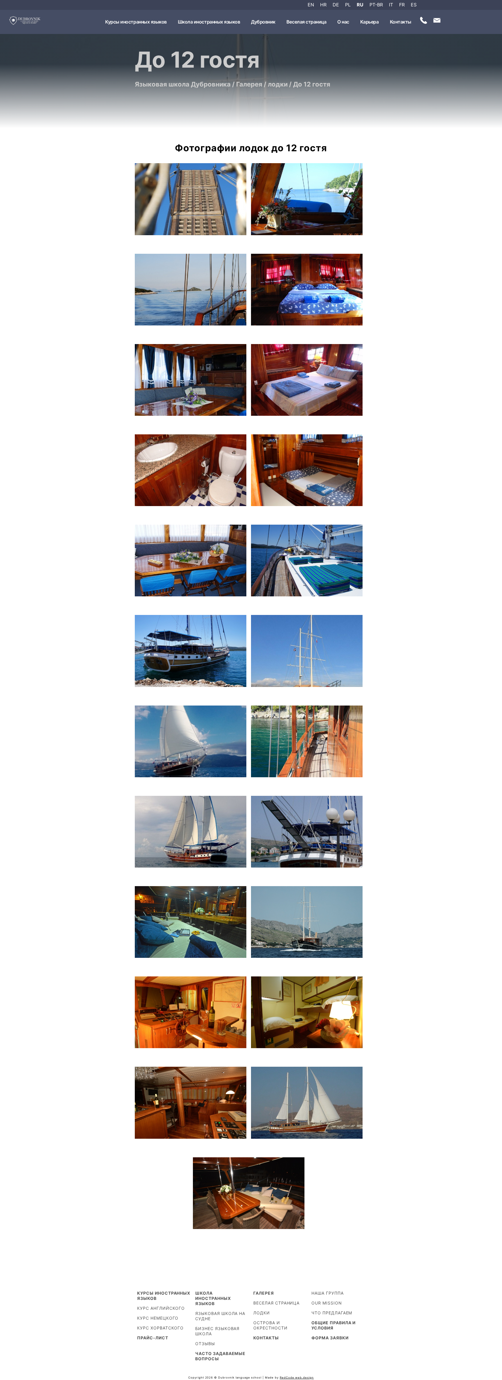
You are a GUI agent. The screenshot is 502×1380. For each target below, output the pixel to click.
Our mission (326, 1302)
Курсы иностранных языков (135, 22)
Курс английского (161, 1308)
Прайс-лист (152, 1337)
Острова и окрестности (270, 1325)
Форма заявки (330, 1337)
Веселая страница (306, 22)
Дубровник (263, 22)
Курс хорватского (160, 1327)
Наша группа (327, 1293)
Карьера (369, 22)
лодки (261, 1312)
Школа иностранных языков (209, 22)
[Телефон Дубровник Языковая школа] (423, 21)
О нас (343, 22)
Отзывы (205, 1343)
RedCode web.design (297, 1377)
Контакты (400, 22)
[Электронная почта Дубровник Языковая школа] (437, 21)
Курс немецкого (157, 1318)
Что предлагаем (331, 1312)
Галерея (263, 1293)
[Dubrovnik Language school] (25, 21)
